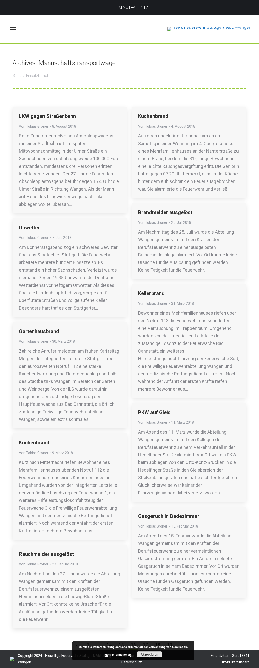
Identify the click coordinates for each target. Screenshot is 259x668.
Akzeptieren (149, 654)
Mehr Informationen (118, 654)
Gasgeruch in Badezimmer (168, 516)
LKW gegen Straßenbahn (47, 116)
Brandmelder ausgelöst (165, 212)
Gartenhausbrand (39, 331)
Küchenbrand (153, 116)
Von (33, 126)
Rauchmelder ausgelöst (46, 554)
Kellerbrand (151, 293)
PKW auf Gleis (154, 412)
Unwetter (29, 228)
